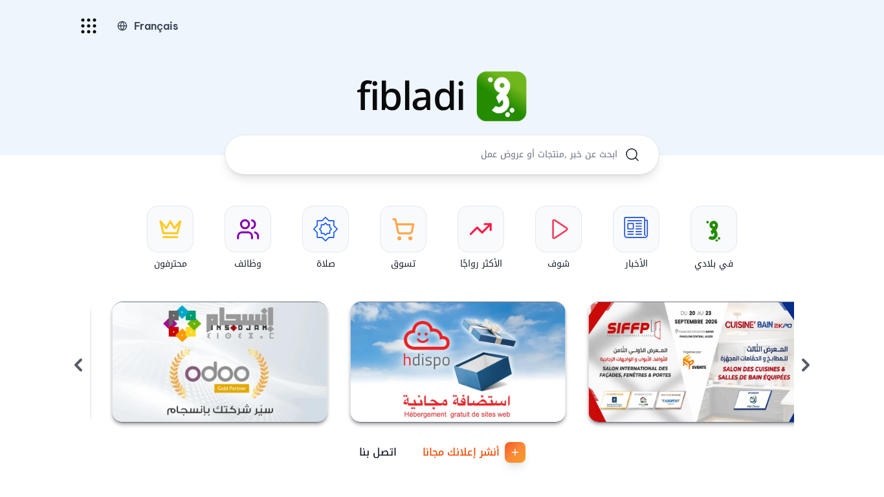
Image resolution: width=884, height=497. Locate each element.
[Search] (632, 154)
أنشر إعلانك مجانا (461, 452)
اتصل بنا (378, 452)
